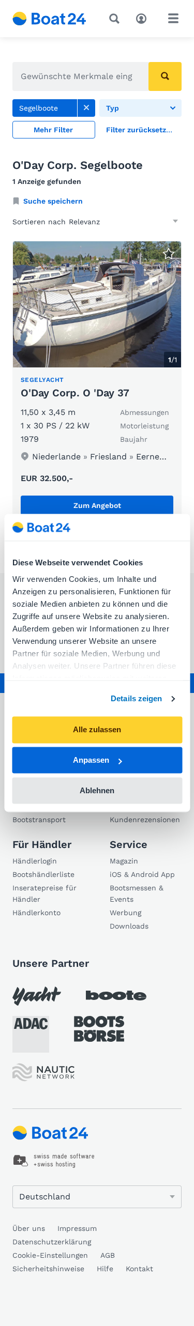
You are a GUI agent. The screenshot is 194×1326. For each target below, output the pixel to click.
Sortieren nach (39, 222)
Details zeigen (136, 698)
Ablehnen (97, 790)
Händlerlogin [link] (34, 861)
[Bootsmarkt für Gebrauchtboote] (49, 18)
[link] (86, 108)
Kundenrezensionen (145, 819)
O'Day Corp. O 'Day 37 (75, 393)
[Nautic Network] (43, 1072)
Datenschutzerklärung (51, 1242)
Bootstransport (39, 819)
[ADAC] (30, 1034)
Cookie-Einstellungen (50, 1255)
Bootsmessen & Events (136, 893)
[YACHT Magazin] (36, 996)
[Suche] (116, 18)
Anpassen (91, 760)
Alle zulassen (97, 730)
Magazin (124, 861)
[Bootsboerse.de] (99, 1029)
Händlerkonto (36, 912)
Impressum (77, 1228)
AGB (107, 1255)
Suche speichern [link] (53, 201)
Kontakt (139, 1269)
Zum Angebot (97, 505)
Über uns (28, 1228)
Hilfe (105, 1269)
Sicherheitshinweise (48, 1269)
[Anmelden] (144, 17)
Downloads (129, 926)
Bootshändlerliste (43, 874)
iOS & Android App (142, 874)
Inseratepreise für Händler (44, 893)
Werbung (125, 912)
